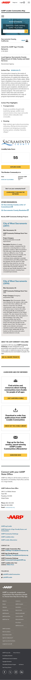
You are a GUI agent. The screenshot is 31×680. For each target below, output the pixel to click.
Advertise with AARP (20, 613)
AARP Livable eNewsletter (9, 540)
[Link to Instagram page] (16, 672)
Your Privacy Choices (6, 667)
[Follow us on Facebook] (4, 672)
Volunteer (4, 607)
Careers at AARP (19, 616)
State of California (7, 179)
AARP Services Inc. (20, 625)
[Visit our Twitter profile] (10, 672)
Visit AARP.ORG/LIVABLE (16, 398)
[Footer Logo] (7, 587)
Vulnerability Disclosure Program (9, 664)
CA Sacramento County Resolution (14, 210)
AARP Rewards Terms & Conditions (9, 658)
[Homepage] (5, 2)
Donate (4, 604)
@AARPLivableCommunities (11, 574)
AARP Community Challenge (9, 534)
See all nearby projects (10, 357)
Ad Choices (21, 664)
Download (15, 70)
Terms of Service (16, 652)
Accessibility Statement (7, 655)
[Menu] (2, 16)
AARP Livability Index (7, 537)
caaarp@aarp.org (10, 507)
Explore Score (15, 167)
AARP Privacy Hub (6, 652)
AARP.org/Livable (6, 526)
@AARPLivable (7, 577)
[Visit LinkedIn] (22, 672)
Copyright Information (6, 661)
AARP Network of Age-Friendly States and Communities (14, 530)
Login (21, 2)
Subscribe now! (15, 455)
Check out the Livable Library (15, 426)
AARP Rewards (5, 613)
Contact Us (18, 601)
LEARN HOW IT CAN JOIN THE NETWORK (16, 193)
